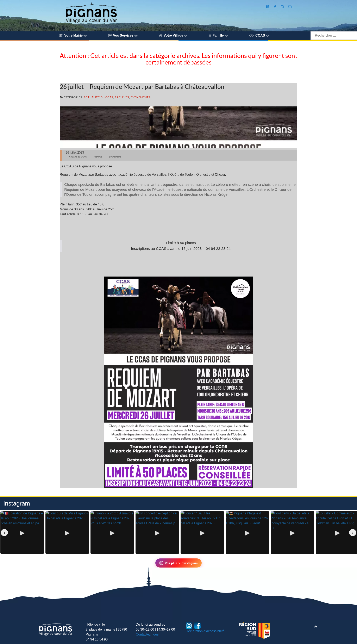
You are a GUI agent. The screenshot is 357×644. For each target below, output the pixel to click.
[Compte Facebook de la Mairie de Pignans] (275, 6)
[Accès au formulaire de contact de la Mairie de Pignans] (290, 6)
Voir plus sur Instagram (181, 563)
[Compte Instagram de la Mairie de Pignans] (283, 6)
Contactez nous (147, 634)
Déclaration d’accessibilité (205, 631)
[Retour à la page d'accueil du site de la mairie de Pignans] (91, 12)
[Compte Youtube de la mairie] (268, 6)
